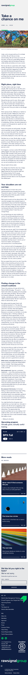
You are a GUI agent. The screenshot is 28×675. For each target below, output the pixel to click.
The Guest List (5, 607)
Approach (3, 620)
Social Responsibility (6, 632)
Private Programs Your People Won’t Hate (12, 600)
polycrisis (18, 246)
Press (2, 625)
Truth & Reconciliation (7, 634)
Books (3, 623)
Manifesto (4, 618)
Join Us (11, 438)
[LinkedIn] (6, 638)
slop (14, 330)
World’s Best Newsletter (7, 609)
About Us (3, 616)
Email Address (5, 579)
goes (12, 290)
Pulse (2, 605)
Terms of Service (8, 673)
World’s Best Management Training (10, 598)
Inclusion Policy (5, 627)
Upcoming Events (6, 602)
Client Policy (4, 629)
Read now (23, 493)
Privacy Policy (16, 673)
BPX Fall (8, 435)
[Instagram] (2, 638)
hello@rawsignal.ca (6, 649)
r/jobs (18, 335)
